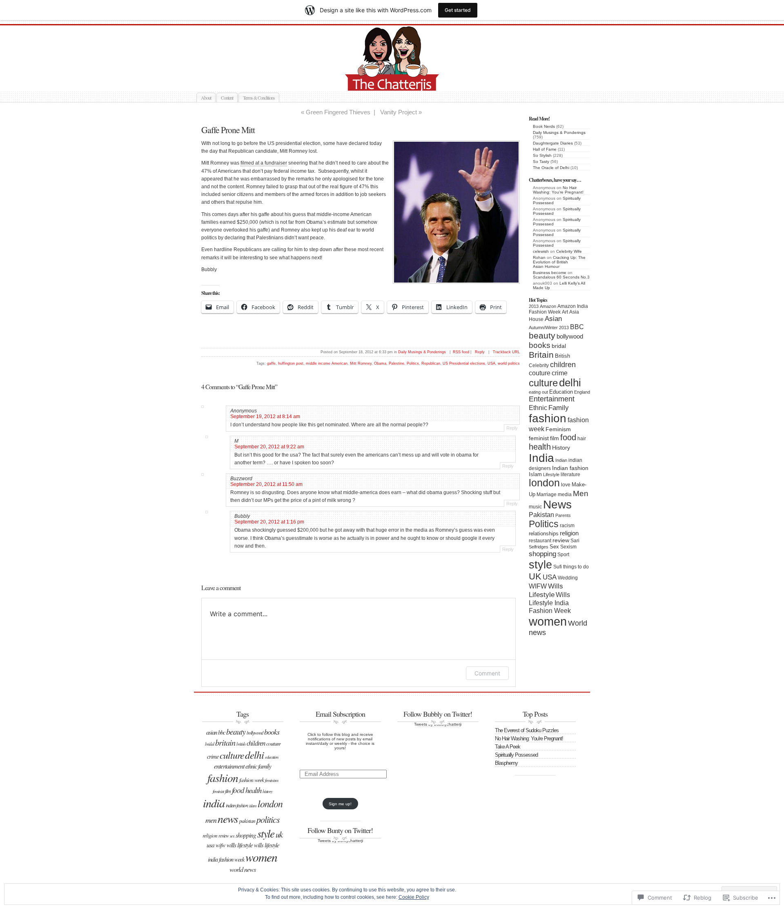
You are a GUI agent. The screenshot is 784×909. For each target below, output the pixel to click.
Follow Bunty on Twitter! (340, 830)
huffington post (290, 363)
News (557, 504)
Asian (553, 319)
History (561, 448)
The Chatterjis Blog (401, 81)
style (540, 564)
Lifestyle (551, 474)
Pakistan (541, 514)
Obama (380, 363)
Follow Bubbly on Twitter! (437, 714)
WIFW (538, 586)
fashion (547, 418)
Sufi (557, 566)
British (562, 356)
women (548, 621)
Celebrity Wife (569, 251)
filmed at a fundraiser (264, 163)
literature (570, 474)
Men (580, 493)
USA (550, 577)
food (568, 437)
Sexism (568, 547)
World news (242, 869)
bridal (559, 346)
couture (539, 373)
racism (567, 525)
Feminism (558, 429)
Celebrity (539, 365)
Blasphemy (506, 763)
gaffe (271, 363)
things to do (576, 567)
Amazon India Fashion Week (558, 309)
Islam (535, 474)
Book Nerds (544, 126)
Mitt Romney (361, 363)
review (560, 540)
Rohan (539, 257)
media (565, 494)
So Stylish (542, 155)
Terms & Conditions (259, 97)
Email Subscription (340, 714)
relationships (544, 533)
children (563, 364)
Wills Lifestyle (546, 590)
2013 (534, 306)
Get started (458, 10)
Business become (549, 272)
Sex (554, 547)
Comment (487, 673)
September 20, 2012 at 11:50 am (266, 484)
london (544, 482)
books (539, 345)
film (554, 438)
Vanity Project (398, 112)
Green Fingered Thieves (338, 112)
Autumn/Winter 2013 (549, 327)
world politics (509, 363)
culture (543, 382)
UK (535, 576)
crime (560, 373)
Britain (541, 355)
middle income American (326, 363)
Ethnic (538, 407)
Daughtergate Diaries (553, 143)
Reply (480, 352)
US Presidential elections (464, 363)
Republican (430, 363)
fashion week (251, 780)
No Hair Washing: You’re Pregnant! (558, 189)
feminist (539, 438)
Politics (544, 524)
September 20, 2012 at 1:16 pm (269, 522)
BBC (577, 326)
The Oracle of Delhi (551, 167)
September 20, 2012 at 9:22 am (269, 447)
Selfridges (538, 546)
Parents (563, 515)
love (565, 485)
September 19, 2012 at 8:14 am (265, 416)
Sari (574, 540)
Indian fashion (570, 468)
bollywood (570, 336)
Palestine (396, 363)
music (535, 506)
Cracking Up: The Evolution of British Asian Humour (559, 262)
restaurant (540, 541)
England (582, 392)
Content (227, 97)
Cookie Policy (414, 897)
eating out (538, 392)
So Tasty (541, 161)
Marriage (547, 494)
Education (561, 392)
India (541, 458)
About (206, 97)
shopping (542, 554)
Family (558, 407)
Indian (561, 460)
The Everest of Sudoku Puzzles (527, 730)
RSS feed (461, 352)
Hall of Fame (545, 149)
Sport (563, 554)
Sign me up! (340, 804)
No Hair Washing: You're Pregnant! (529, 738)
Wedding (568, 577)
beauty (542, 335)
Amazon (548, 306)
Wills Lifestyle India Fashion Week (550, 602)
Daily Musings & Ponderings (559, 132)
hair (581, 438)
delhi (570, 382)
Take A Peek (507, 747)
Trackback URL (506, 352)
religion (569, 533)
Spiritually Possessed (516, 755)
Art (565, 312)
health (540, 446)
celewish (541, 251)
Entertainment (552, 399)
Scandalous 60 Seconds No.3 (561, 277)
